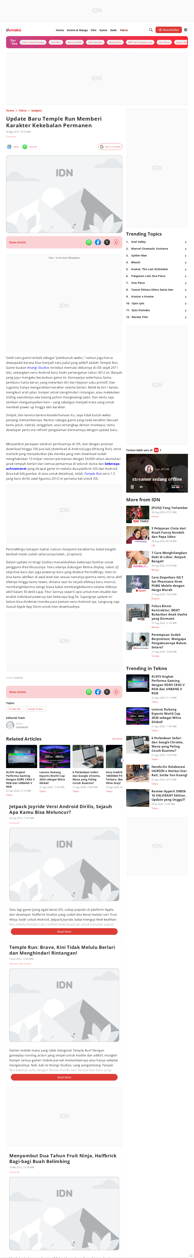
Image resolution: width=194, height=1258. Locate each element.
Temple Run (93, 474)
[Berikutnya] (123, 760)
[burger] (185, 30)
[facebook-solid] (98, 242)
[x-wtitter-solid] (107, 242)
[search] (151, 30)
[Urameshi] (10, 725)
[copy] (116, 242)
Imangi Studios (38, 368)
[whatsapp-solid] (89, 242)
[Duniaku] (13, 30)
